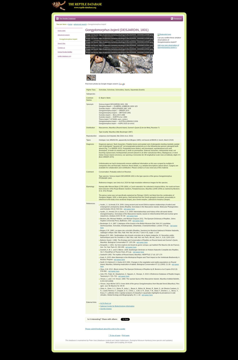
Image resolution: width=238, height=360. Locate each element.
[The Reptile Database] (78, 12)
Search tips (61, 43)
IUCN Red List (105, 303)
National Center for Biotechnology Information (117, 306)
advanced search (80, 24)
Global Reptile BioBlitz (65, 52)
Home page (61, 30)
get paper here (129, 209)
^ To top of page (114, 335)
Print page (125, 335)
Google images (106, 309)
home (70, 24)
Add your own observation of (168, 46)
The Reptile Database (67, 19)
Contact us (61, 47)
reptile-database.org (64, 56)
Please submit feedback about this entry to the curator (105, 329)
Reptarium (178, 19)
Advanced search (64, 35)
